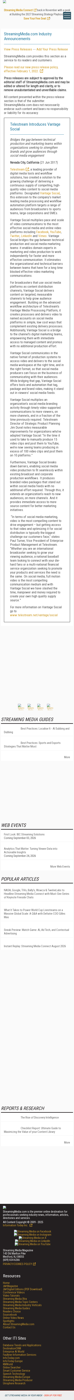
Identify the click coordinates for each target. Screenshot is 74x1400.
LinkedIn (26, 236)
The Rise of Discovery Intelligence (40, 1117)
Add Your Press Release (52, 49)
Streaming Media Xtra (15, 1298)
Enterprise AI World (13, 1351)
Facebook (42, 232)
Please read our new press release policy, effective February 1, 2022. (31, 69)
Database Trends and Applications (22, 1345)
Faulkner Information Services (19, 1354)
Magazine (10, 1286)
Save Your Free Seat (35, 18)
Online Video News (13, 1317)
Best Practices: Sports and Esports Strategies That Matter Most (32, 744)
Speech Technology (14, 1373)
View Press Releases (18, 49)
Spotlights (8, 1321)
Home (6, 1282)
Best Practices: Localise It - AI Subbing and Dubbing (36, 730)
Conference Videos (14, 1292)
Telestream (17, 169)
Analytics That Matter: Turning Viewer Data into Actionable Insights (30, 850)
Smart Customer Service (16, 1370)
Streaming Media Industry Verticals (22, 1305)
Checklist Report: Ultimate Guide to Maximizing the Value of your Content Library (32, 1130)
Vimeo (42, 236)
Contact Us (9, 1327)
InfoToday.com (11, 1358)
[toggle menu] (67, 15)
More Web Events (60, 866)
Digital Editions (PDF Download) (22, 1289)
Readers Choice (12, 1311)
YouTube (55, 232)
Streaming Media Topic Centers (20, 1302)
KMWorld (8, 1364)
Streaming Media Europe (16, 1377)
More (67, 757)
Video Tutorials (11, 1295)
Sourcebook (10, 1314)
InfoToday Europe (13, 1361)
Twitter (15, 236)
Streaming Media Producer (18, 1380)
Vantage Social (50, 193)
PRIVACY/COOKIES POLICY (17, 1264)
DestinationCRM (12, 1348)
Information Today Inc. (16, 1225)
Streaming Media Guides (16, 1308)
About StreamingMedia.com (18, 1324)
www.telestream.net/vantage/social (34, 615)
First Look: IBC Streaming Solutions (24, 834)
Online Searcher (12, 1367)
